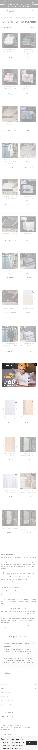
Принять (31, 743)
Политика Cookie (17, 748)
